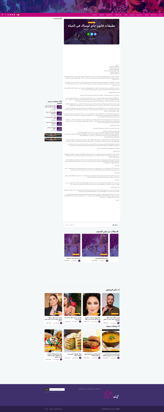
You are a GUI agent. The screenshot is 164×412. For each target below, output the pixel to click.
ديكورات (126, 14)
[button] (5, 15)
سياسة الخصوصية (48, 391)
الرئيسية (160, 14)
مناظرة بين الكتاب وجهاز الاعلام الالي (51, 112)
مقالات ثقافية (91, 22)
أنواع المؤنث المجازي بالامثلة (51, 128)
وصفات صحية (111, 326)
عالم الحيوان (139, 14)
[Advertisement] (91, 54)
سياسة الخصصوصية (58, 409)
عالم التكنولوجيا (109, 14)
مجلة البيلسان (113, 409)
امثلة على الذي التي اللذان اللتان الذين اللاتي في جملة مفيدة (50, 107)
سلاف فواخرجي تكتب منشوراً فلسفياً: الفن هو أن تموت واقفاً (111, 318)
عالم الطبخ (102, 14)
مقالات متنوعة (118, 14)
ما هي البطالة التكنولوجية (112, 258)
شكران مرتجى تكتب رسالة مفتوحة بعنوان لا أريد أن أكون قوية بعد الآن (72, 319)
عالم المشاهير (153, 14)
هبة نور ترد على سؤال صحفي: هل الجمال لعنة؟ (92, 318)
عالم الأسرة (94, 14)
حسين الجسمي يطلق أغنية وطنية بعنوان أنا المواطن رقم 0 (53, 318)
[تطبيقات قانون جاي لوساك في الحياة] (95, 34)
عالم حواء (147, 14)
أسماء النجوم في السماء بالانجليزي (51, 123)
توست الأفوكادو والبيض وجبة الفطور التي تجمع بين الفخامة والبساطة (54, 355)
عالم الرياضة (132, 14)
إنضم (47, 389)
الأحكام (50, 409)
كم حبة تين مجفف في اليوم (84, 258)
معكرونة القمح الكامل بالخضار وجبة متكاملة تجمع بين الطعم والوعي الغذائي (73, 355)
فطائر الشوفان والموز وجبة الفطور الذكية (93, 354)
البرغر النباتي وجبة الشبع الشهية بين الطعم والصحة (111, 354)
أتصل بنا (46, 409)
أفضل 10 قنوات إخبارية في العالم (50, 118)
